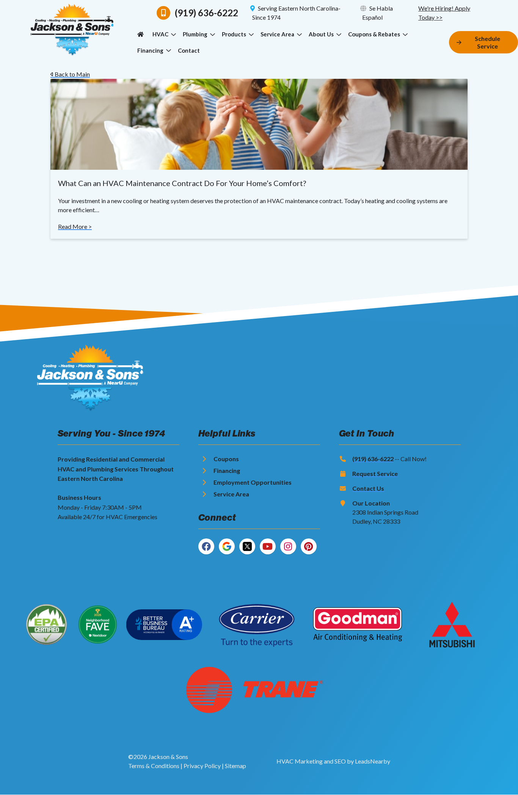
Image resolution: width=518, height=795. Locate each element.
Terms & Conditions (153, 765)
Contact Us (368, 488)
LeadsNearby (372, 761)
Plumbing (195, 34)
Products (234, 34)
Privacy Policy (202, 765)
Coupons (226, 458)
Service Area (277, 34)
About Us (321, 34)
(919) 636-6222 (373, 458)
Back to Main (71, 74)
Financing (150, 50)
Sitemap (235, 765)
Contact (189, 50)
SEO (340, 761)
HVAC (160, 34)
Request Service (375, 473)
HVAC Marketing (299, 761)
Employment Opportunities (252, 482)
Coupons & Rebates (374, 34)
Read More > (75, 226)
